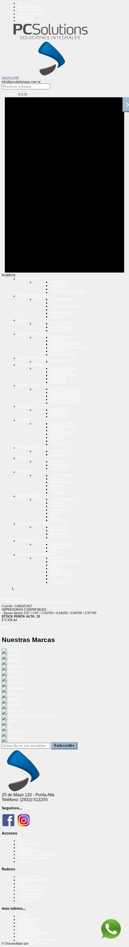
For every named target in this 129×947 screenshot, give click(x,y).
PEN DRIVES (60, 316)
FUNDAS (57, 410)
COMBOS (57, 503)
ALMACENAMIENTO (33, 296)
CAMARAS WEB (62, 499)
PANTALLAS (59, 534)
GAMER (24, 420)
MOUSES (57, 437)
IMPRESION (27, 472)
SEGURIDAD (27, 541)
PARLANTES (59, 330)
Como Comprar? (30, 10)
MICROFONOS (61, 327)
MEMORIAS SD (61, 313)
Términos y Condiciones (35, 854)
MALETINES (59, 413)
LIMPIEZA (57, 282)
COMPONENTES (30, 334)
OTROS (56, 513)
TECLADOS (58, 444)
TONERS (57, 492)
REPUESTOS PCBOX (34, 523)
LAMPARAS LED (62, 451)
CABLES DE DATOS (65, 396)
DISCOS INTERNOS (65, 344)
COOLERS (58, 341)
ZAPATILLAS (59, 582)
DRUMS (56, 479)
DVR (53, 551)
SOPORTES (59, 285)
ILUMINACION (29, 448)
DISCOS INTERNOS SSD (69, 347)
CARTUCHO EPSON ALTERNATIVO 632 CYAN (36, 602)
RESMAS (57, 485)
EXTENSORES (61, 372)
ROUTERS (58, 379)
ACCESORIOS (28, 278)
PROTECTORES (62, 575)
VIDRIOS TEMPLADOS (67, 292)
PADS (54, 441)
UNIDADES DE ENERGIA (37, 554)
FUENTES (57, 351)
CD (52, 303)
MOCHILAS (58, 416)
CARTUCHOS (60, 475)
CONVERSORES (62, 403)
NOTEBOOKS (60, 361)
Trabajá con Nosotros (33, 858)
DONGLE (57, 461)
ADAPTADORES (62, 389)
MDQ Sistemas (41, 943)
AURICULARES (61, 323)
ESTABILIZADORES (64, 561)
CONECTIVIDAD (30, 365)
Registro (24, 847)
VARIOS (56, 289)
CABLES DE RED (63, 368)
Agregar (7, 627)
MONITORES (60, 465)
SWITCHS (57, 382)
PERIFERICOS (29, 496)
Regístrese (26, 17)
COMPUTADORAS (31, 358)
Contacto (24, 20)
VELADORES (59, 454)
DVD (53, 310)
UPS (53, 579)
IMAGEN (24, 458)
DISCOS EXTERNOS (65, 306)
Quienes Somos (29, 7)
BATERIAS (58, 527)
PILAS (54, 568)
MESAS (55, 430)
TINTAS (56, 489)
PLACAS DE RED (63, 375)
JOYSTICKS (59, 506)
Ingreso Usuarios (30, 14)
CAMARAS (58, 548)
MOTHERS (58, 530)
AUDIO (23, 320)
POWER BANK (61, 572)
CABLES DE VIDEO (64, 399)
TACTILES (57, 537)
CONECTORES (29, 385)
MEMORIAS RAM (63, 354)
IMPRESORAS (61, 482)
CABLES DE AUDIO (64, 392)
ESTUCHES (26, 406)
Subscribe (64, 745)
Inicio (21, 3)
